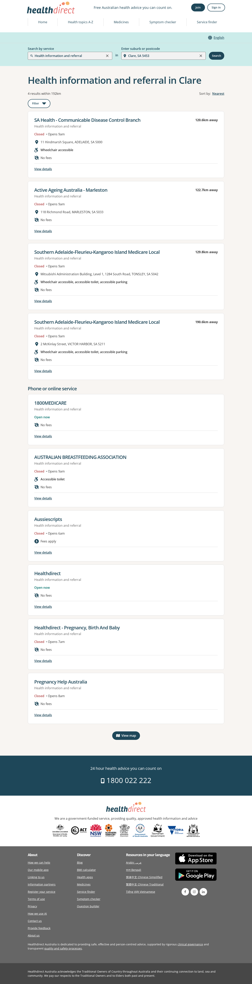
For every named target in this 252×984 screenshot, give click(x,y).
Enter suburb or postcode (140, 49)
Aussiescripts (48, 519)
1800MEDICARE (50, 403)
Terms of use (36, 899)
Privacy (32, 906)
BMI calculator (86, 870)
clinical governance (190, 944)
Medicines (121, 22)
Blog (80, 862)
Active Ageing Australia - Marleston (70, 190)
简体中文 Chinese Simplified (144, 877)
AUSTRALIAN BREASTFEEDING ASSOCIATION (80, 457)
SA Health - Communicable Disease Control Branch (87, 120)
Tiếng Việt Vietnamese (140, 892)
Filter (41, 104)
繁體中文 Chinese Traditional (145, 884)
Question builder (88, 906)
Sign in (216, 7)
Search (216, 56)
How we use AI (37, 913)
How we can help (39, 862)
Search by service (41, 49)
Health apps (85, 877)
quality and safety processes (63, 948)
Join (198, 7)
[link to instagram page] (194, 892)
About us (34, 935)
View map (130, 736)
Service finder (207, 22)
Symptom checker (162, 22)
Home (42, 22)
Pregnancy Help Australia (60, 681)
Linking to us (36, 877)
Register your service (41, 892)
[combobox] (128, 12)
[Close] (107, 56)
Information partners (42, 884)
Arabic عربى (134, 862)
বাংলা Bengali (133, 870)
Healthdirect (47, 573)
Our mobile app (38, 870)
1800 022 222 (128, 780)
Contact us (35, 921)
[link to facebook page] (185, 892)
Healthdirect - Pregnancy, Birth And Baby (77, 627)
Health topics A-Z (80, 22)
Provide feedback (39, 928)
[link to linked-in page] (203, 892)
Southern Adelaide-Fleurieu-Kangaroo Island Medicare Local (97, 252)
